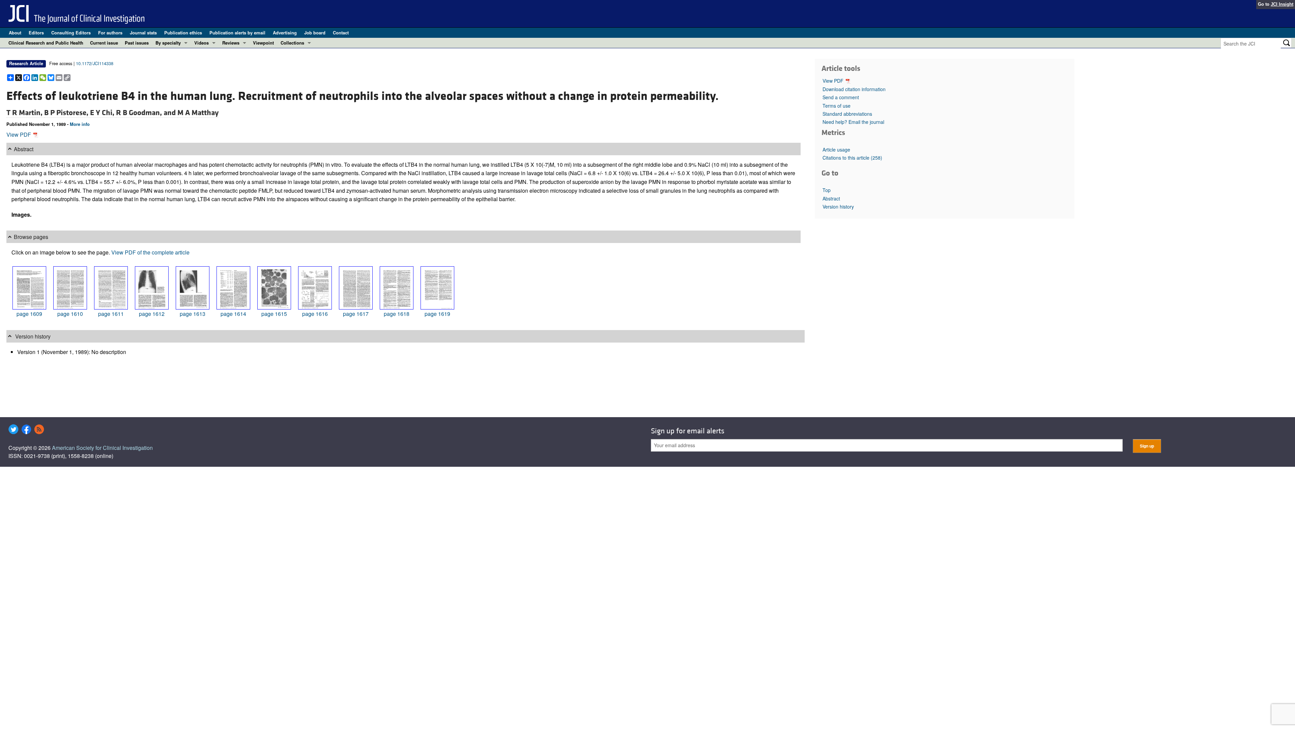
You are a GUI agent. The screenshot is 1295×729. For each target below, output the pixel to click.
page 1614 (233, 314)
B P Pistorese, (67, 112)
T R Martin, (25, 112)
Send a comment (841, 97)
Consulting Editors (71, 32)
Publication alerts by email (237, 32)
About (15, 32)
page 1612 (152, 314)
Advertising (285, 32)
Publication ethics (183, 32)
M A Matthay (198, 112)
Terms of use (837, 105)
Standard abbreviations (847, 113)
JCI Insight (1282, 4)
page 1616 (315, 314)
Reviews (230, 42)
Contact (341, 32)
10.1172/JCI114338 (94, 63)
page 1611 (111, 314)
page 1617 (356, 314)
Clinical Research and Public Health (45, 42)
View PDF (19, 134)
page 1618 (396, 314)
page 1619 (437, 314)
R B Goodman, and (146, 112)
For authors (110, 32)
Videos (201, 42)
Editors (36, 32)
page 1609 (29, 314)
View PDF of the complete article (150, 252)
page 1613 (192, 314)
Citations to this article (852, 157)
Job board (314, 32)
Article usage (836, 149)
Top (827, 190)
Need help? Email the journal (853, 121)
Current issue (104, 42)
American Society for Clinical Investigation (102, 448)
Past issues (137, 42)
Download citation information (854, 89)
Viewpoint (263, 42)
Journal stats (143, 32)
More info (80, 124)
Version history (838, 206)
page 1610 (70, 314)
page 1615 (274, 314)
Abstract (831, 198)
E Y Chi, (103, 112)
